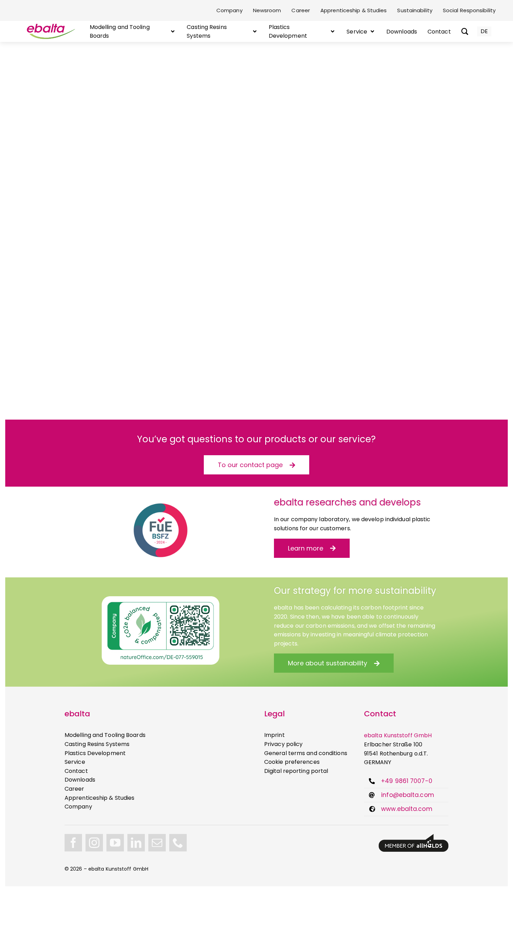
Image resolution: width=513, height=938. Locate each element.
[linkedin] (136, 842)
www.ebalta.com (406, 809)
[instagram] (94, 842)
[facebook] (73, 842)
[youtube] (115, 842)
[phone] (178, 842)
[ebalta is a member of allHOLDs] (413, 837)
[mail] (157, 842)
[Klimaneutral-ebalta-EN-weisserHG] (160, 599)
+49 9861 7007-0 (406, 781)
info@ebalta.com (407, 795)
